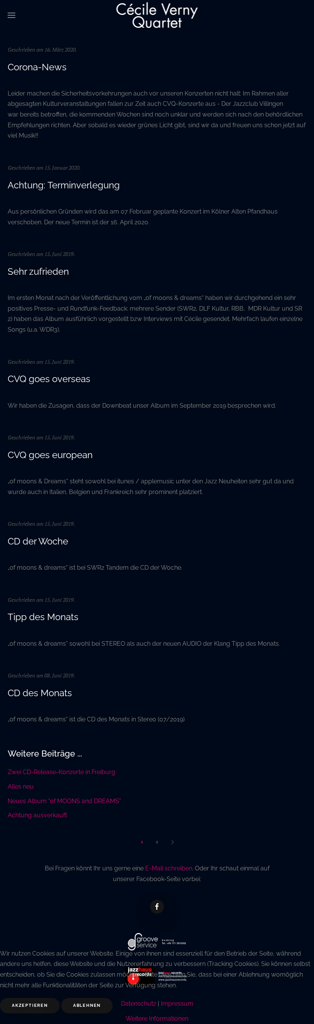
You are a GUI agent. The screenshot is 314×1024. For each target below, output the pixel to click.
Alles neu (21, 786)
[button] (11, 15)
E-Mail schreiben (168, 868)
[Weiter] (172, 842)
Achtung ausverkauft (37, 815)
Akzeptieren (30, 1005)
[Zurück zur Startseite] (157, 15)
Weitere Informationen (157, 1018)
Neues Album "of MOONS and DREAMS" (64, 801)
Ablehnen (87, 1005)
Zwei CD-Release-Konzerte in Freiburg (61, 772)
